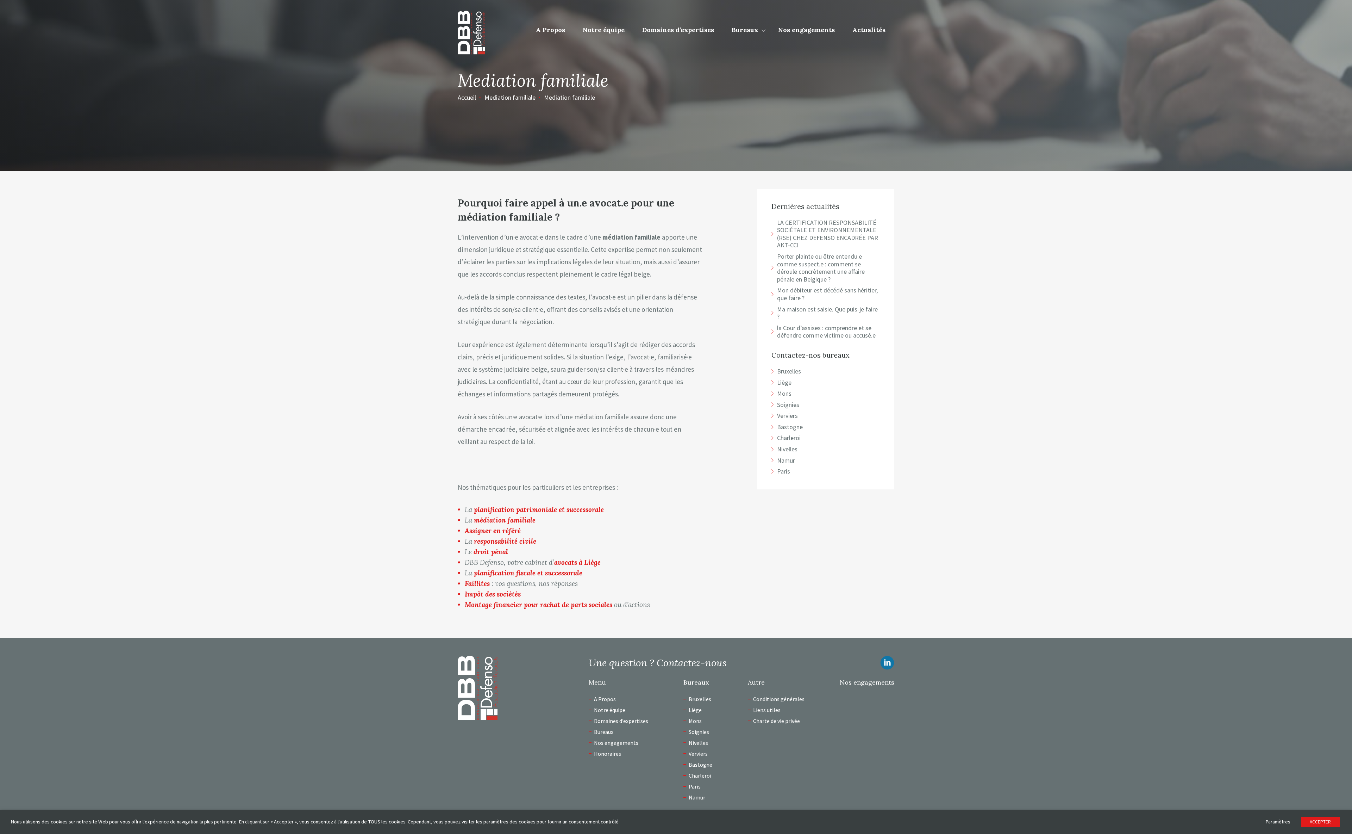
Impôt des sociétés (493, 594)
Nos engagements (806, 30)
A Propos (550, 30)
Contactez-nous (692, 662)
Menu (597, 682)
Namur (697, 797)
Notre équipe (604, 30)
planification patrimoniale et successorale (539, 509)
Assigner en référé (493, 530)
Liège (695, 709)
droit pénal (491, 552)
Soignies (699, 731)
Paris (695, 786)
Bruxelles (700, 699)
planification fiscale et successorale (528, 573)
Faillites (477, 583)
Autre (756, 682)
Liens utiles (767, 709)
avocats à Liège (577, 562)
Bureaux (745, 30)
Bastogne (700, 764)
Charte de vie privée (776, 720)
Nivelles (698, 742)
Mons (695, 720)
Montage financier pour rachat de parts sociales (538, 604)
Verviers (698, 753)
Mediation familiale (510, 97)
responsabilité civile (505, 541)
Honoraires (607, 753)
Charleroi (700, 775)
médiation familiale (505, 520)
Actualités (868, 30)
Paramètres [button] (1277, 821)
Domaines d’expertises (678, 30)
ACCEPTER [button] (1320, 822)
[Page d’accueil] (471, 31)
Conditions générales (779, 699)
